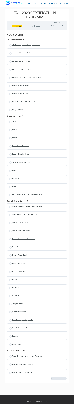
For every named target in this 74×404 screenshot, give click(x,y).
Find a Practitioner (41, 4)
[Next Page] (65, 378)
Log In (65, 4)
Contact (59, 4)
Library (52, 4)
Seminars (29, 4)
